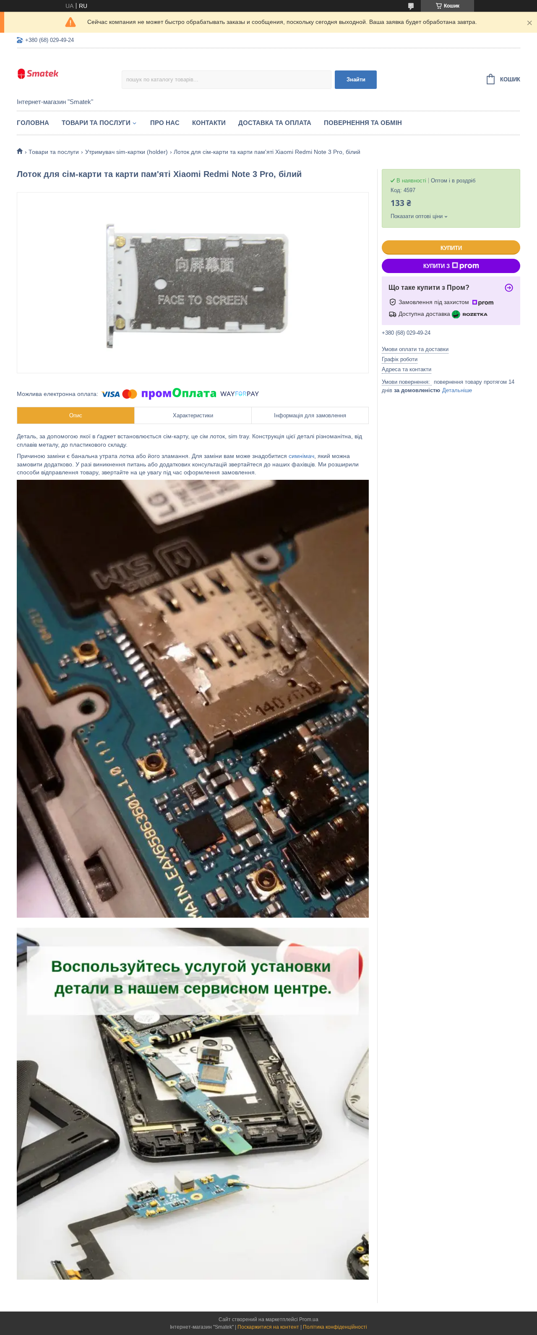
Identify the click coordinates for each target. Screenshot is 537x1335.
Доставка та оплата (274, 123)
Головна (33, 123)
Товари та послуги (96, 123)
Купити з (436, 266)
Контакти (209, 123)
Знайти (356, 79)
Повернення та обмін (363, 123)
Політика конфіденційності (335, 1327)
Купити (451, 248)
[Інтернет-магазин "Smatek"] (69, 74)
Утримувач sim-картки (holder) (126, 151)
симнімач (301, 456)
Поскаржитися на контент (268, 1327)
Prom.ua (308, 1319)
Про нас (165, 123)
